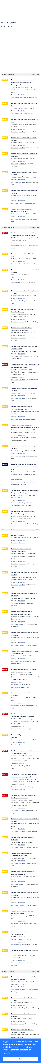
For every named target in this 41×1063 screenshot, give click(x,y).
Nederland (4, 27)
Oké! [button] (20, 1059)
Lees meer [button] (8, 1053)
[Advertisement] (20, 50)
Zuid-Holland (14, 97)
